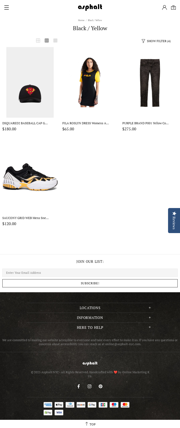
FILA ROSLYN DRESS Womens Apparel (85, 123)
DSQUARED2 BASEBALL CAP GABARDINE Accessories (25, 123)
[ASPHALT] (90, 7)
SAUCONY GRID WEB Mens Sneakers (25, 218)
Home (81, 20)
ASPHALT (90, 364)
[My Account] (164, 7)
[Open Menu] (6, 7)
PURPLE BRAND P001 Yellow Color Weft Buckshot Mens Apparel (145, 123)
